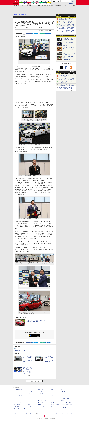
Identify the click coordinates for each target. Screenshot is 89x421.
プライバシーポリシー (49, 413)
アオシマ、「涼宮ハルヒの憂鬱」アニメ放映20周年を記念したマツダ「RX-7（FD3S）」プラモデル (67, 31)
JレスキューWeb (54, 397)
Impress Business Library (29, 395)
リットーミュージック (43, 391)
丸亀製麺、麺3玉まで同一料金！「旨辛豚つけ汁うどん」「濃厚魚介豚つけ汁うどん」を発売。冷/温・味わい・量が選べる (67, 76)
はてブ (36, 33)
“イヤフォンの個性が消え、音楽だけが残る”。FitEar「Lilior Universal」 (68, 58)
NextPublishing (28, 406)
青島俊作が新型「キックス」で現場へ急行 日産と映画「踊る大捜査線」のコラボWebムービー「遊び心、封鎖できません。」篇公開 (67, 19)
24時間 (64, 16)
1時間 (59, 16)
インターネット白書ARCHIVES (19, 408)
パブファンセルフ (65, 398)
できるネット (16, 406)
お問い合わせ (26, 413)
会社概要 (55, 413)
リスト (24, 33)
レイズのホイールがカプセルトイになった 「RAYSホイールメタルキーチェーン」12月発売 (67, 25)
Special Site (62, 35)
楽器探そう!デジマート (44, 393)
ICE (61, 389)
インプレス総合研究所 (18, 395)
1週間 (69, 16)
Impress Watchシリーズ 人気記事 (67, 71)
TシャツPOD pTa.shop (66, 402)
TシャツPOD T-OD (43, 395)
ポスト (20, 33)
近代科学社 (40, 404)
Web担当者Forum (17, 393)
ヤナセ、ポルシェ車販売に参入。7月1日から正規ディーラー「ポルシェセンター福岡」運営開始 (27, 359)
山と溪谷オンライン (43, 400)
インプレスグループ (62, 413)
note (42, 33)
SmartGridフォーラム (29, 391)
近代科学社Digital (43, 406)
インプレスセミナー (28, 397)
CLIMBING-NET (42, 402)
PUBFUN (62, 397)
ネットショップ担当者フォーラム (31, 393)
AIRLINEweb (53, 391)
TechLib (52, 408)
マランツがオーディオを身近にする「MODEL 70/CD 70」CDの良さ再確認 (69, 53)
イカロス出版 (52, 389)
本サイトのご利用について (17, 413)
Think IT (15, 391)
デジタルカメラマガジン (18, 404)
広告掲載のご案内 (33, 413)
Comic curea (64, 393)
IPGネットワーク (64, 400)
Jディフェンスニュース (55, 393)
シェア (30, 33)
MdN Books (53, 402)
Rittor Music (40, 389)
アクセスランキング (64, 14)
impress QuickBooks (66, 395)
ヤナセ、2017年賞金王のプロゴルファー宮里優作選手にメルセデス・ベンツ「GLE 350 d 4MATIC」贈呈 (48, 359)
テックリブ (52, 406)
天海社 (63, 391)
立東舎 (41, 397)
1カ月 (74, 16)
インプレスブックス (28, 404)
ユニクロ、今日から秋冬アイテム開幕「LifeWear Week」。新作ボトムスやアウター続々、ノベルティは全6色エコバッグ (67, 85)
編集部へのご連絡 (40, 413)
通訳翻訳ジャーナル (54, 395)
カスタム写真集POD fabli (67, 404)
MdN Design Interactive (55, 404)
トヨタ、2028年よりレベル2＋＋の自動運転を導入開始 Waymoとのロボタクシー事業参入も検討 (67, 28)
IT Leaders (16, 397)
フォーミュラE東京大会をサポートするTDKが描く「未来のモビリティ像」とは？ (69, 44)
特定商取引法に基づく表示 (71, 413)
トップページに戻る (34, 381)
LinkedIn (49, 33)
